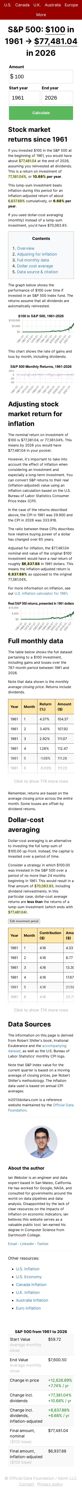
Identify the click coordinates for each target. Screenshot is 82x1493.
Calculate (41, 113)
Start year (18, 88)
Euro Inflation (28, 1308)
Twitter (43, 1244)
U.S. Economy (29, 1276)
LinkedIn (27, 1244)
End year (50, 88)
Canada (22, 5)
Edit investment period (24, 921)
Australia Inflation (32, 1300)
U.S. (7, 5)
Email (12, 1244)
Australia (53, 5)
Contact (26, 1484)
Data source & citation (37, 272)
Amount (16, 66)
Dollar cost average (35, 266)
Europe (71, 5)
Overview (26, 248)
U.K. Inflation (28, 1292)
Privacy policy (50, 1484)
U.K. (37, 5)
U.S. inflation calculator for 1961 (41, 593)
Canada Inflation (31, 1284)
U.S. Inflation (28, 1269)
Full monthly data (33, 260)
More (41, 14)
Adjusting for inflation (37, 254)
